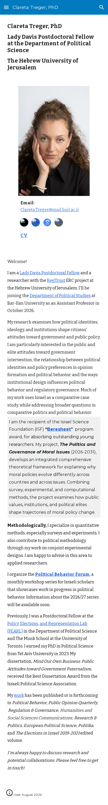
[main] (54, 47)
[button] (6, 7)
